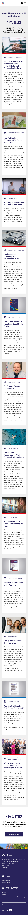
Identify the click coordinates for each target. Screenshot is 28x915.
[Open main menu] (25, 3)
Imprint (4, 892)
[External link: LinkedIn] (10, 910)
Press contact (6, 882)
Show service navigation (10, 905)
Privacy (4, 894)
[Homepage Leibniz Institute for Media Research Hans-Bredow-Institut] (9, 4)
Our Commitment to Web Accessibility (13, 897)
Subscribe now (14, 834)
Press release (6, 880)
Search (22, 3)
